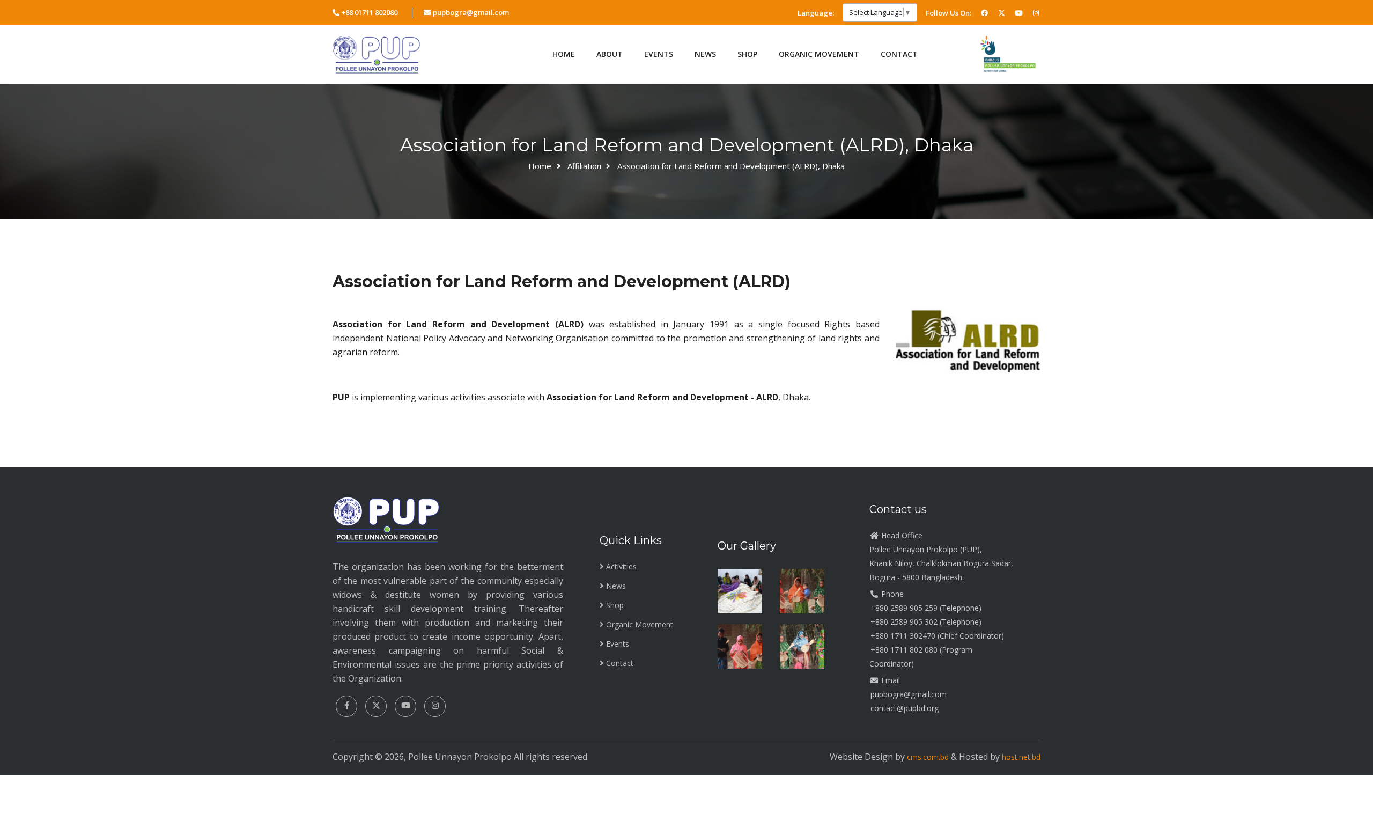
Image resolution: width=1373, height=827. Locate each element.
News (616, 586)
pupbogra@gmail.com (470, 12)
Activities (621, 566)
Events (658, 54)
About (609, 54)
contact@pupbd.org (904, 708)
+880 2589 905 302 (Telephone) (925, 622)
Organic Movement (819, 54)
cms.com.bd (929, 757)
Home (563, 54)
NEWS (705, 54)
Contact (899, 54)
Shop (615, 605)
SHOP (747, 54)
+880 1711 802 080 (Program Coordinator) (920, 657)
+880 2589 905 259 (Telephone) (925, 608)
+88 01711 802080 (369, 12)
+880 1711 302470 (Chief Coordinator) (937, 636)
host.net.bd (1021, 757)
